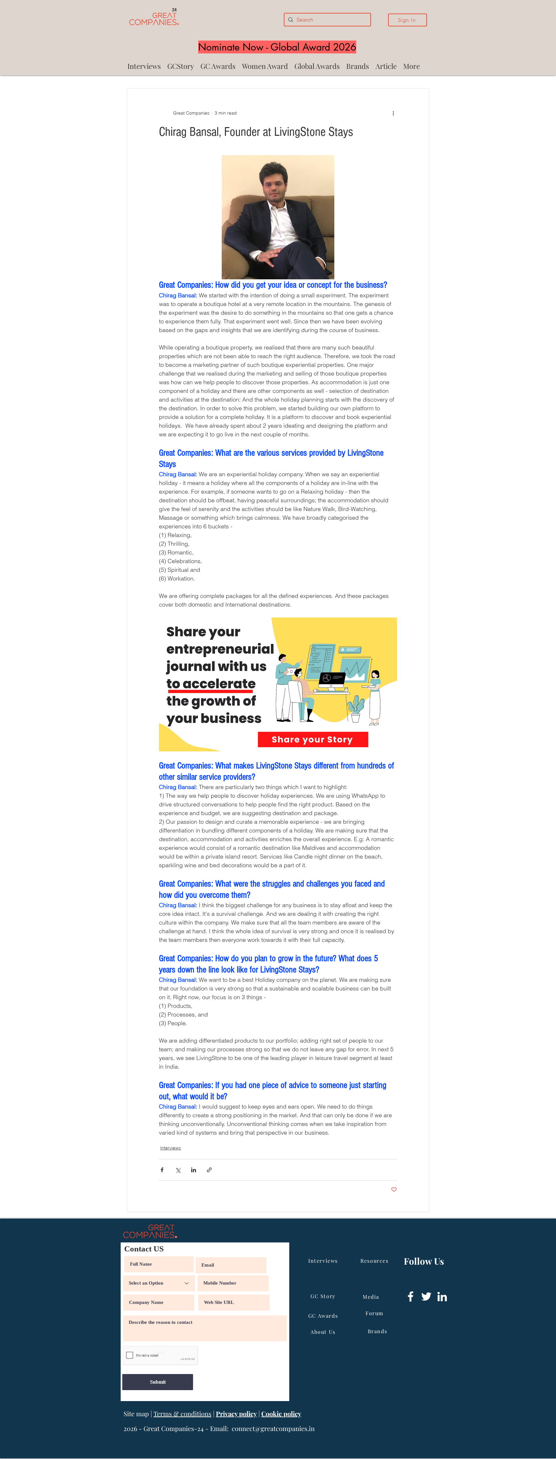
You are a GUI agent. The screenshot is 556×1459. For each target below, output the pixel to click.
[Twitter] (426, 1296)
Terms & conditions (182, 1413)
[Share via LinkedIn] (193, 1170)
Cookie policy (281, 1413)
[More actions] (393, 113)
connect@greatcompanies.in (273, 1428)
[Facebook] (410, 1296)
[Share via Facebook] (162, 1170)
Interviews (170, 1148)
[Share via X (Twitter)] (178, 1170)
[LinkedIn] (442, 1296)
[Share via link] (209, 1170)
